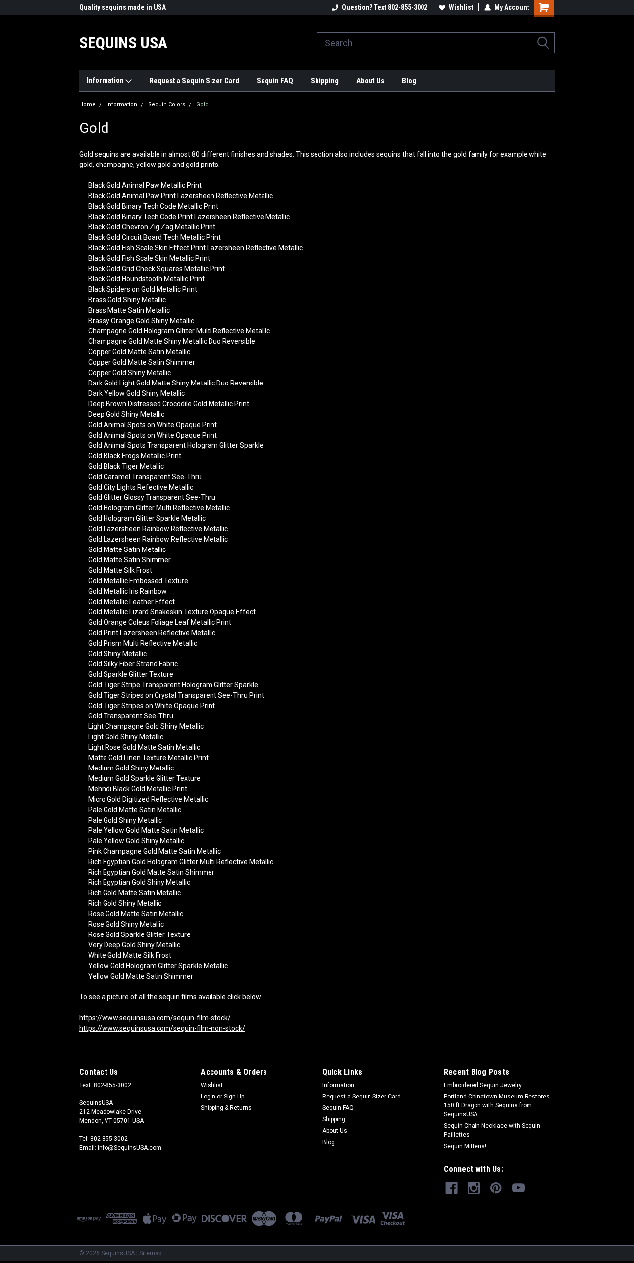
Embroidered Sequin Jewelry (483, 1085)
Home (87, 104)
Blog (409, 80)
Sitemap (150, 1253)
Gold (202, 104)
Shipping (325, 80)
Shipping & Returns (226, 1107)
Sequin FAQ (275, 80)
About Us (370, 80)
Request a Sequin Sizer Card (194, 80)
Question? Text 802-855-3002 (384, 7)
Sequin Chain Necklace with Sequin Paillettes (492, 1130)
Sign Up (234, 1096)
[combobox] (436, 42)
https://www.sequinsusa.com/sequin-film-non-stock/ (162, 1028)
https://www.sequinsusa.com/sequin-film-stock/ (155, 1018)
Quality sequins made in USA (122, 7)
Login (208, 1096)
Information (106, 80)
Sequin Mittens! (465, 1146)
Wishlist (461, 7)
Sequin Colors (166, 104)
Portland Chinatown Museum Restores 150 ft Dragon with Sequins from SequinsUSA (497, 1105)
